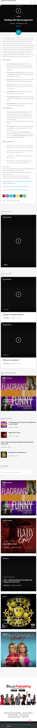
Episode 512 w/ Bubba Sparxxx (17, 452)
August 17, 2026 (16, 318)
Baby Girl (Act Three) (14, 432)
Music (4, 596)
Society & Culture (9, 541)
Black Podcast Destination (12, 713)
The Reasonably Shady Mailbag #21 (15, 658)
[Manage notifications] (29, 720)
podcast (12, 23)
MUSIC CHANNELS (28, 713)
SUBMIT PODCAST (13, 715)
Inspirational (7, 217)
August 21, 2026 (16, 405)
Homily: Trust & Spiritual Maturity (13, 314)
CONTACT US (25, 717)
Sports (6, 396)
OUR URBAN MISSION (14, 717)
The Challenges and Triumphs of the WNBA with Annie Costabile (22, 423)
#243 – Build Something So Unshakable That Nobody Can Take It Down (17, 443)
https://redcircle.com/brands (21, 186)
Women (19, 16)
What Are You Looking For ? (12, 360)
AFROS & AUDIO (24, 715)
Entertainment (7, 378)
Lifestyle (6, 558)
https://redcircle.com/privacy (20, 190)
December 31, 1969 (21, 23)
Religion (6, 309)
